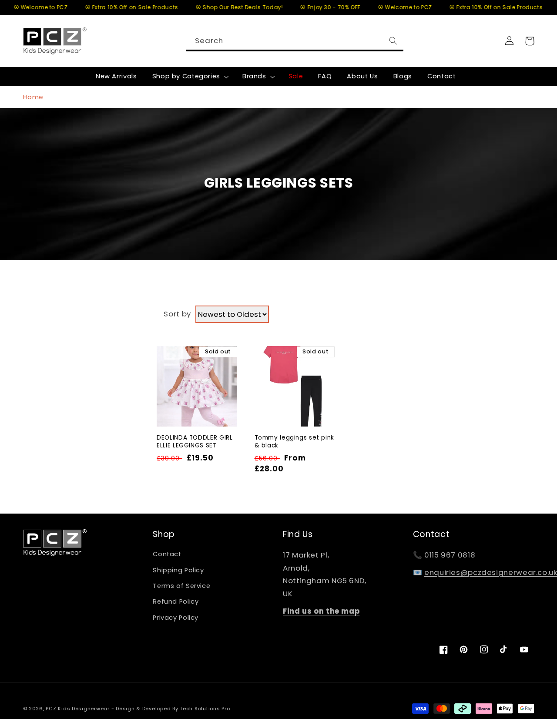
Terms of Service (181, 585)
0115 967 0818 (450, 555)
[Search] (393, 40)
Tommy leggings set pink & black (295, 442)
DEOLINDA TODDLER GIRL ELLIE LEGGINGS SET (194, 442)
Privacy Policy (175, 617)
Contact (167, 554)
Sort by (177, 314)
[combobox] (294, 40)
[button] (189, 76)
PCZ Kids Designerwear (77, 708)
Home (33, 96)
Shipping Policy (178, 570)
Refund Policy (175, 601)
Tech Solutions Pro (205, 708)
